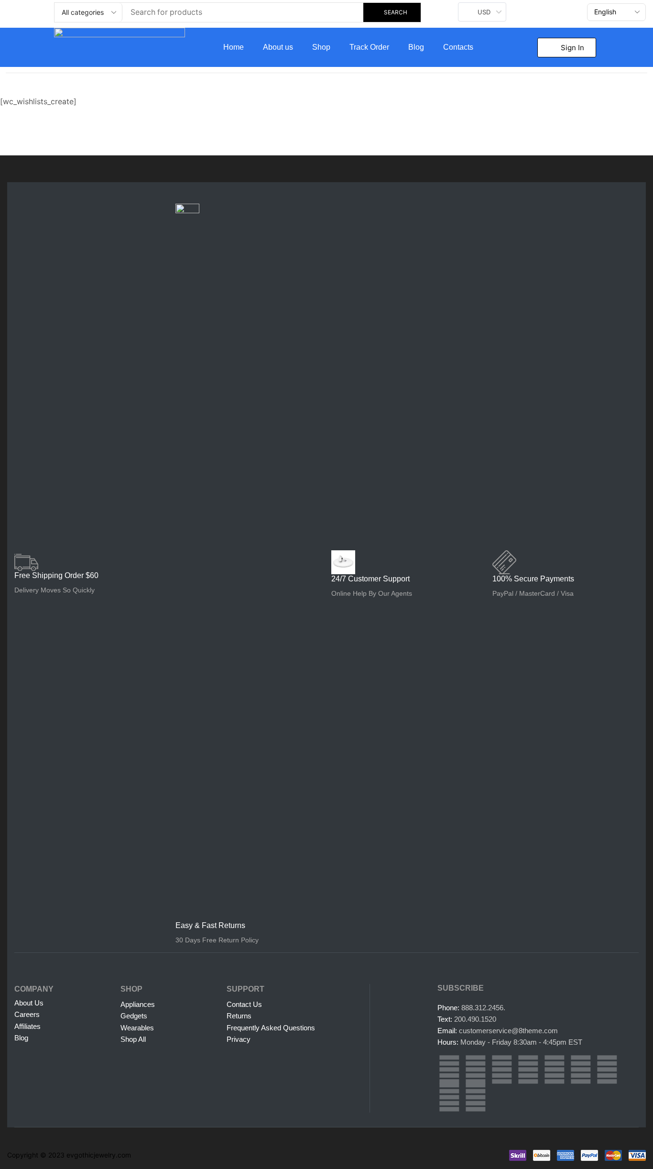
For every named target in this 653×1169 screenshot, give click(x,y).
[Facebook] (476, 1070)
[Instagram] (449, 1070)
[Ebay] (449, 1097)
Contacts (458, 47)
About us (278, 47)
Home (233, 47)
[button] (566, 47)
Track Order (369, 47)
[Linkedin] (554, 1070)
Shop (321, 47)
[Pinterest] (528, 1070)
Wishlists (52, 85)
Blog (416, 47)
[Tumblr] (581, 1070)
